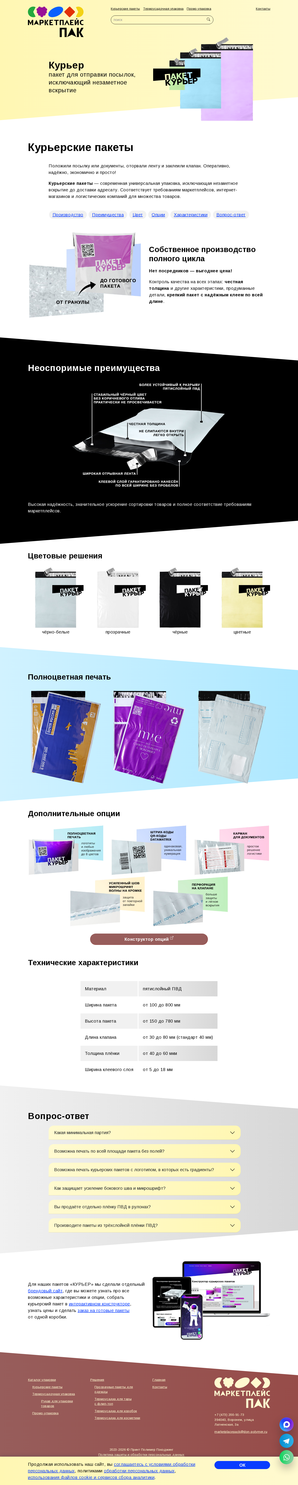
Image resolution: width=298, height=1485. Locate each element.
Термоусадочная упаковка (53, 1394)
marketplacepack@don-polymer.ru (240, 1431)
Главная (159, 1380)
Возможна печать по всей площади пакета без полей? (109, 1151)
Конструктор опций (147, 939)
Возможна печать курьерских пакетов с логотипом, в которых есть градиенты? (134, 1169)
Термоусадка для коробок (115, 1411)
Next (264, 79)
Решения (97, 1380)
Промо (199, 8)
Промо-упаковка (45, 1413)
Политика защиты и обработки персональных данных (141, 1454)
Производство (68, 214)
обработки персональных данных (139, 1470)
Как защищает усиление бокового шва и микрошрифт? (110, 1188)
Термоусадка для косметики (117, 1418)
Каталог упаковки (42, 1380)
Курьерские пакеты (47, 1387)
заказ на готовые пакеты (104, 1310)
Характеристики (190, 214)
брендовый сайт (45, 1290)
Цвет (138, 214)
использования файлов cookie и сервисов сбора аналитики (91, 1477)
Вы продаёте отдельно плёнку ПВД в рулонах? (102, 1206)
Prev (157, 79)
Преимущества (108, 214)
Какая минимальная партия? (82, 1132)
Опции (158, 214)
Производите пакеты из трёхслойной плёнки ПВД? (106, 1225)
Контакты (263, 8)
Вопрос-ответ (231, 214)
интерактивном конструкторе (99, 1303)
